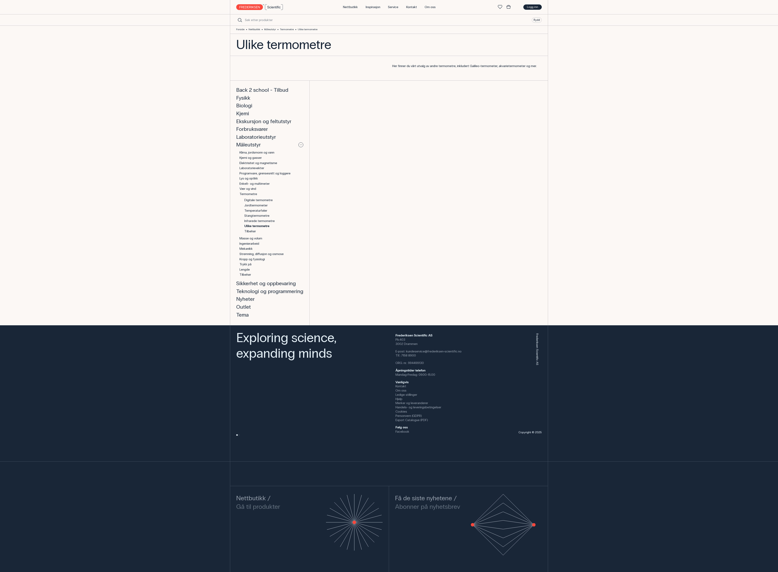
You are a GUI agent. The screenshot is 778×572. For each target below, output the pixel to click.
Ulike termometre (307, 29)
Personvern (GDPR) (408, 416)
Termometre (287, 29)
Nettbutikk (254, 29)
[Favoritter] (500, 7)
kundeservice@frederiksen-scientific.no (434, 351)
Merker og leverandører (411, 403)
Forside (240, 29)
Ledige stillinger (406, 395)
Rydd (537, 19)
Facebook (402, 431)
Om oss (400, 390)
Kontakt (400, 386)
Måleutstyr (270, 29)
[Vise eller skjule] (300, 144)
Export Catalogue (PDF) (411, 420)
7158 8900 (408, 355)
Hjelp (398, 399)
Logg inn (532, 7)
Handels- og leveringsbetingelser (418, 407)
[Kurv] (508, 7)
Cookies (401, 411)
